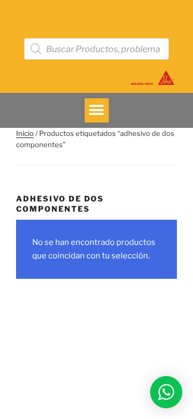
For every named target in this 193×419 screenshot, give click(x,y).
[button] (97, 110)
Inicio (25, 133)
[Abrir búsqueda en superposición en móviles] (96, 49)
